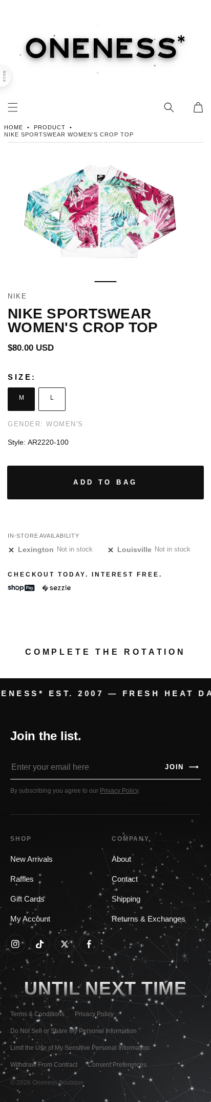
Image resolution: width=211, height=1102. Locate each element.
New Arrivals (31, 859)
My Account (30, 919)
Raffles (22, 879)
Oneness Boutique (58, 1082)
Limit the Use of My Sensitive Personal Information (80, 1047)
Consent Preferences (117, 1064)
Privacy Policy (119, 791)
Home (13, 127)
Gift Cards (27, 899)
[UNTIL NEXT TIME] (164, 988)
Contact (125, 879)
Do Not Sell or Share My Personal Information (73, 1031)
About (121, 859)
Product (50, 127)
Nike (17, 296)
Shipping (126, 899)
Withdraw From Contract (43, 1064)
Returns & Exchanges (148, 919)
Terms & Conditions (37, 1014)
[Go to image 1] (105, 282)
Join (182, 767)
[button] (169, 107)
